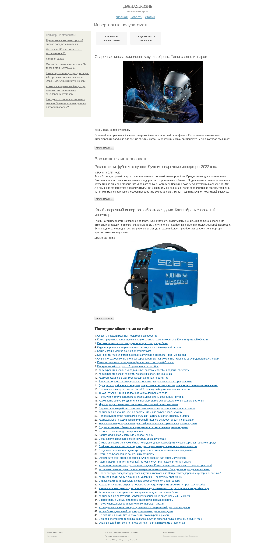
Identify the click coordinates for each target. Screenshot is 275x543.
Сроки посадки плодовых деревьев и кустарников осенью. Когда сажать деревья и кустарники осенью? (160, 473)
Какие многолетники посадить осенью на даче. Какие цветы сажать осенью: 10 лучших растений (155, 465)
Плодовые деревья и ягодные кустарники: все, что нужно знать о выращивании (146, 450)
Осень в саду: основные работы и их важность (126, 454)
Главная (122, 16)
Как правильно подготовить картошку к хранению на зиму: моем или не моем (144, 496)
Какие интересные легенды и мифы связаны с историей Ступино (135, 362)
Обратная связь (169, 532)
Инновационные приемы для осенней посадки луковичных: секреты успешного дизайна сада (154, 488)
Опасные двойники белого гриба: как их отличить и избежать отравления (142, 522)
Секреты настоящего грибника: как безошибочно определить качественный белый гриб (150, 519)
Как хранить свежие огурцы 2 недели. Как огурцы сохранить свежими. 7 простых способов (152, 484)
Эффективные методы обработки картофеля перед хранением (136, 499)
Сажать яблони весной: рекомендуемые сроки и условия (132, 438)
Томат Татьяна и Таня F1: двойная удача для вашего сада (133, 393)
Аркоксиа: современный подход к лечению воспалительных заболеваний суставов (65, 90)
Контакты (108, 532)
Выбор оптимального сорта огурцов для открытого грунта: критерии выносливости (148, 446)
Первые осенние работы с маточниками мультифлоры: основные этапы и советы (147, 408)
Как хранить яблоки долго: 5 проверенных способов (128, 366)
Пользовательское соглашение (126, 532)
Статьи (150, 16)
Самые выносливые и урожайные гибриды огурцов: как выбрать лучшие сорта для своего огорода (157, 442)
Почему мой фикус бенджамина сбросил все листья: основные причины (141, 396)
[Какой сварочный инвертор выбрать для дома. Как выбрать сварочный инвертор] (163, 277)
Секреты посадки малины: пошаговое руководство (127, 335)
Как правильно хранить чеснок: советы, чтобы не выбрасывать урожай (140, 412)
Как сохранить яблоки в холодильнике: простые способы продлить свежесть (144, 370)
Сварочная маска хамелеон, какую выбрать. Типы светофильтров (151, 56)
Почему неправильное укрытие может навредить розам (132, 503)
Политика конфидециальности (117, 536)
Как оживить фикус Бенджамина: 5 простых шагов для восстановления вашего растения (151, 400)
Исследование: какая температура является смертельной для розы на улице (144, 507)
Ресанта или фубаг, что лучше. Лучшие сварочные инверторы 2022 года (156, 166)
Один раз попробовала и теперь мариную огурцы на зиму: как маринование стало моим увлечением (158, 385)
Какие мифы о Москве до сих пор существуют (124, 351)
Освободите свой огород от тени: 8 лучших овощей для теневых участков (142, 458)
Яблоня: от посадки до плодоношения (121, 431)
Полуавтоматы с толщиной (146, 38)
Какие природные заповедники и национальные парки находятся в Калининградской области (152, 339)
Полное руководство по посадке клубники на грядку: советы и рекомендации (144, 416)
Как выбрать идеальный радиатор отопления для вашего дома (136, 511)
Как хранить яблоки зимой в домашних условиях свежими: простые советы (141, 354)
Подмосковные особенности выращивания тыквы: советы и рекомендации (143, 427)
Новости (136, 16)
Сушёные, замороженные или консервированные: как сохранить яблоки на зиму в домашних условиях (158, 358)
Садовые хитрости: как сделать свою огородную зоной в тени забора (139, 480)
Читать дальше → (104, 148)
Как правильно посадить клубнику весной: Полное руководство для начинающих (146, 419)
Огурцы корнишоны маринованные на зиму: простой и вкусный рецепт (139, 347)
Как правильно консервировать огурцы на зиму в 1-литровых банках (139, 492)
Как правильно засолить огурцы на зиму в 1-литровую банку (132, 343)
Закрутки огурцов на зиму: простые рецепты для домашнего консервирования (145, 381)
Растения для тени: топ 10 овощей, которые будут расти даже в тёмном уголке (145, 461)
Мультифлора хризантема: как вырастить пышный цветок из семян (138, 404)
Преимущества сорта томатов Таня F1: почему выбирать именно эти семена (144, 389)
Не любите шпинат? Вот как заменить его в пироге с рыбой (134, 515)
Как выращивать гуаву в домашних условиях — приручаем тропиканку (140, 477)
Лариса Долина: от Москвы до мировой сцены (126, 435)
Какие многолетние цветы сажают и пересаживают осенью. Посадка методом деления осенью (154, 469)
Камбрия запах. (55, 58)
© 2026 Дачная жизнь (55, 532)
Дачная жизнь (137, 6)
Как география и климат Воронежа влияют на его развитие (133, 377)
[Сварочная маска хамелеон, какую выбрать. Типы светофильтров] (163, 92)
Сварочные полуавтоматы (111, 38)
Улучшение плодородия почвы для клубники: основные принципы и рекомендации (148, 423)
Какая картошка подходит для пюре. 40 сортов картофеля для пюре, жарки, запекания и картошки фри (67, 77)
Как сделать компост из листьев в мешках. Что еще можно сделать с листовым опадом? (66, 103)
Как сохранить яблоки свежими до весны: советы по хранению (136, 374)
